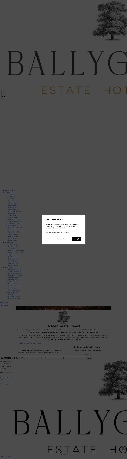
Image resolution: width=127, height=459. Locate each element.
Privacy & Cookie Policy (55, 232)
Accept (76, 239)
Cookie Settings (62, 239)
